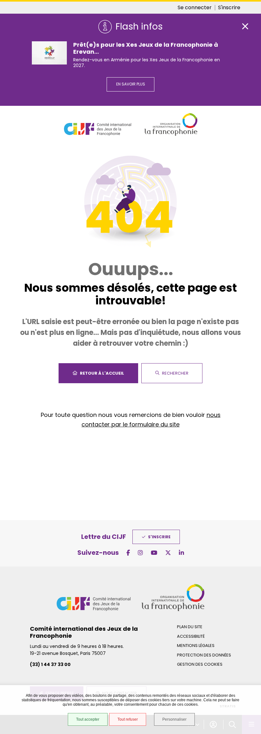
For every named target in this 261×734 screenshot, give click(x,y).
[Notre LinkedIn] (181, 553)
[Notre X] (168, 553)
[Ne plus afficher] (245, 26)
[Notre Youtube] (154, 553)
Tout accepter (87, 719)
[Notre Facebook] (128, 553)
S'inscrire (229, 7)
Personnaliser (174, 719)
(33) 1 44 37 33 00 (50, 664)
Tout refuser (127, 719)
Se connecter (195, 7)
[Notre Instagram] (140, 553)
